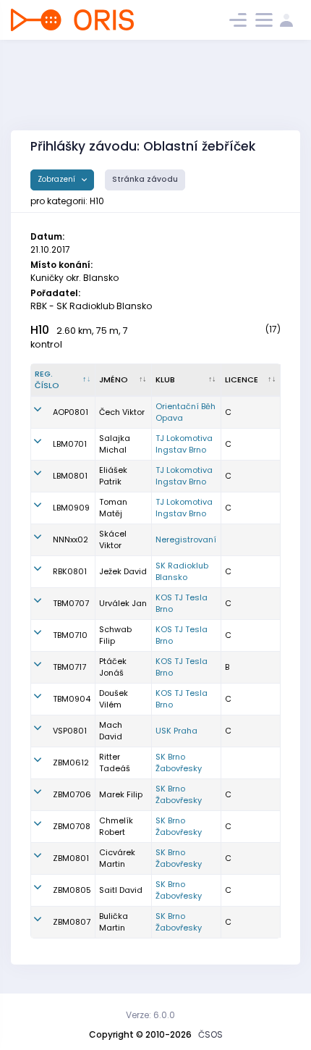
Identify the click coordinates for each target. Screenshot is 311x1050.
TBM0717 (69, 667)
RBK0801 (70, 571)
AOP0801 (70, 412)
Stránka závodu (145, 179)
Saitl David (120, 890)
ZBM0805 (72, 890)
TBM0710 (70, 635)
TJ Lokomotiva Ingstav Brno (184, 444)
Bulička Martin (113, 922)
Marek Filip (120, 794)
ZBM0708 (71, 826)
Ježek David (123, 571)
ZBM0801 (71, 858)
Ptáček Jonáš (113, 667)
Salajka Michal (114, 444)
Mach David (110, 731)
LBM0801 (70, 476)
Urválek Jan (123, 603)
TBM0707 (71, 603)
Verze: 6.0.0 (150, 1015)
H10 (39, 330)
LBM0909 (71, 507)
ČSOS (210, 1034)
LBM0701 (70, 444)
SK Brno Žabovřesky (179, 763)
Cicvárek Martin (117, 858)
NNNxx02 (70, 539)
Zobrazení (57, 179)
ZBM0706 (72, 794)
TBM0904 (71, 699)
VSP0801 (70, 730)
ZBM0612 (71, 762)
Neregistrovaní (186, 539)
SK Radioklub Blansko (182, 572)
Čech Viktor (122, 412)
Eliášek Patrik (113, 476)
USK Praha (176, 730)
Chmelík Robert (116, 827)
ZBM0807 (71, 922)
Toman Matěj (113, 508)
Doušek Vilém (113, 699)
